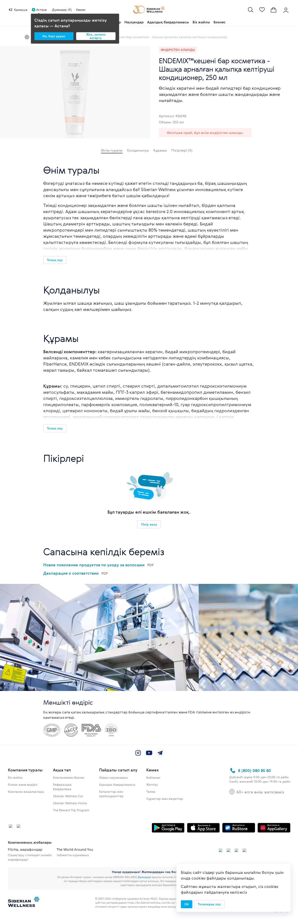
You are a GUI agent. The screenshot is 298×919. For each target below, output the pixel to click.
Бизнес (220, 22)
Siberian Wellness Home (70, 803)
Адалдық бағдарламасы (168, 22)
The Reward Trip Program (71, 810)
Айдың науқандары (113, 777)
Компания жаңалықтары (26, 791)
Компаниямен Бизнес (69, 777)
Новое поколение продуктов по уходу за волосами (98, 564)
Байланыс (153, 777)
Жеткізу (152, 784)
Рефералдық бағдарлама (62, 786)
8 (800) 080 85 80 (254, 770)
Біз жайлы (201, 22)
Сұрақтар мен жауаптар (164, 798)
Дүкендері (144, 877)
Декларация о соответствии (75, 573)
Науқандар (134, 22)
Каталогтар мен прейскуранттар (111, 793)
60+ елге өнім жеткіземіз (260, 792)
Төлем (151, 791)
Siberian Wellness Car (68, 796)
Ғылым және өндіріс (23, 784)
